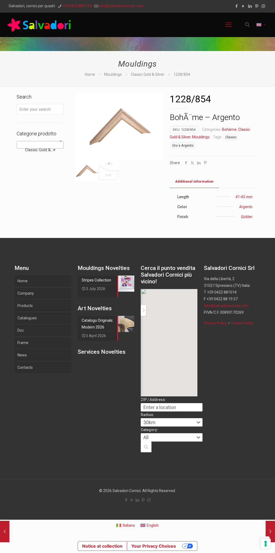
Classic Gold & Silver (147, 74)
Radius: (147, 415)
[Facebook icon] (236, 6)
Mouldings (113, 74)
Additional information (194, 181)
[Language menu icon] (261, 25)
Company (25, 293)
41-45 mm (244, 197)
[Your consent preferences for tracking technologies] (265, 543)
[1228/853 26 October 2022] (4, 531)
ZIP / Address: (153, 399)
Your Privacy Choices (153, 546)
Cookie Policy (242, 323)
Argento (245, 207)
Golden (246, 217)
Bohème (229, 129)
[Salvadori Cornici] (40, 25)
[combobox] (40, 145)
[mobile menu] (228, 24)
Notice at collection (102, 546)
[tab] (194, 182)
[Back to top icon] (249, 542)
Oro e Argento (183, 145)
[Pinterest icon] (257, 6)
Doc (20, 330)
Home (90, 74)
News (22, 355)
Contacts (25, 367)
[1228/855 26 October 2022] (270, 531)
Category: (149, 430)
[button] (146, 447)
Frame (22, 343)
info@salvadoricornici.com (121, 6)
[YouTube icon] (243, 6)
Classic (231, 137)
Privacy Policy (215, 323)
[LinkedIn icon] (250, 6)
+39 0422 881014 (77, 6)
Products (25, 305)
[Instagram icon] (263, 6)
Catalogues (27, 318)
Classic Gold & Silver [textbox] (41, 149)
